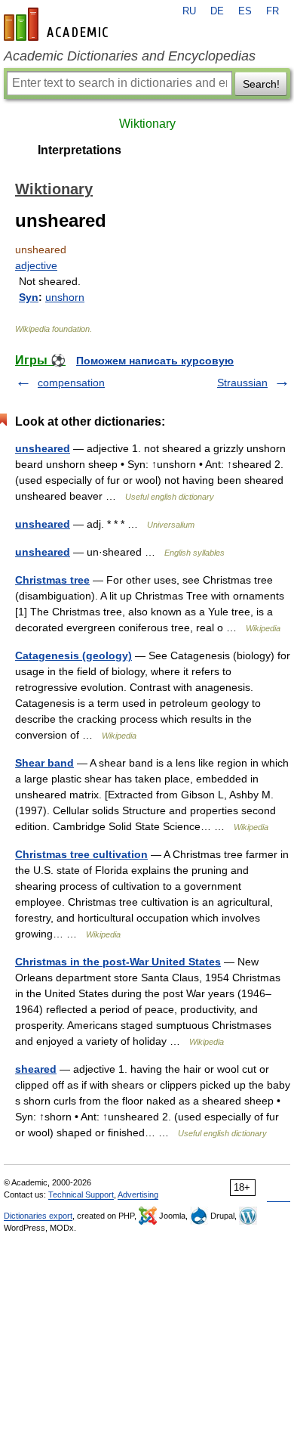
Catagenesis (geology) (73, 655)
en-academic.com (58, 24)
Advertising (138, 1194)
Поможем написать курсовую (155, 361)
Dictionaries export (38, 1215)
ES (245, 11)
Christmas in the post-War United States (118, 962)
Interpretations (79, 150)
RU (189, 11)
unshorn (64, 297)
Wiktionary (147, 123)
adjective (36, 265)
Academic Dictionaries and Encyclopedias (130, 56)
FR (272, 11)
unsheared (42, 448)
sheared (36, 1069)
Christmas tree (52, 580)
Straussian (242, 382)
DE (217, 11)
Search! (261, 84)
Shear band (44, 763)
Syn (28, 297)
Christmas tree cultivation (81, 854)
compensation (71, 382)
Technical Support (81, 1194)
